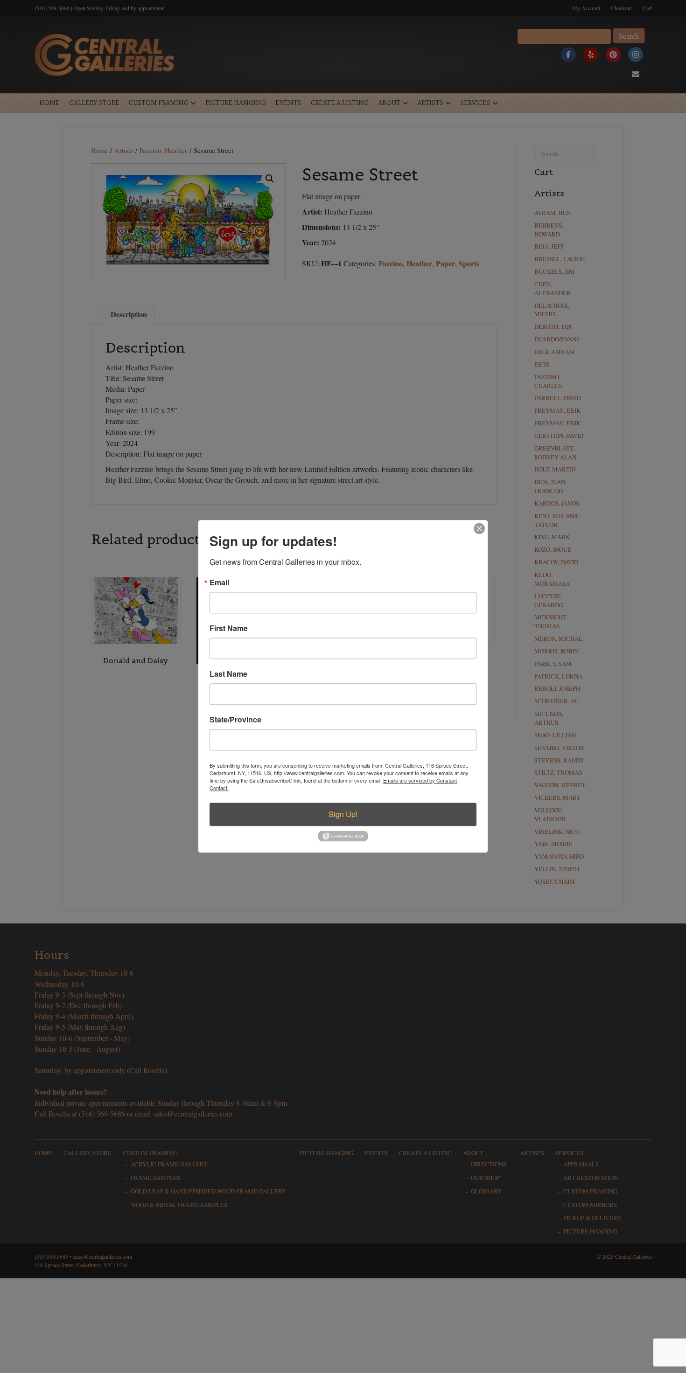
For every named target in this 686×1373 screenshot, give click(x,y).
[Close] (479, 528)
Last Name (228, 674)
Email (219, 582)
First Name (229, 628)
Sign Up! (343, 814)
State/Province (235, 719)
